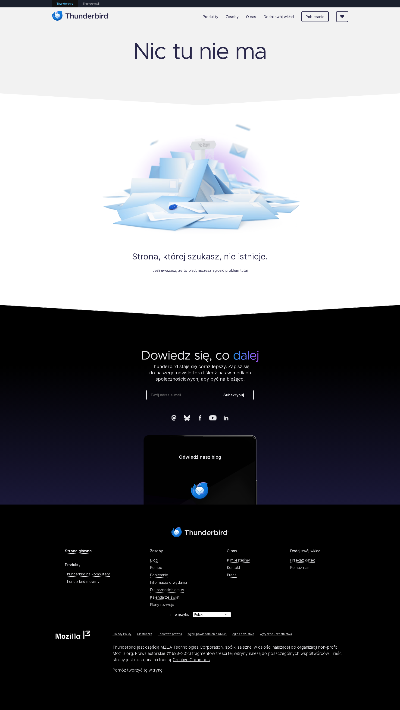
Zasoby (232, 17)
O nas (251, 17)
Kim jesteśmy (238, 560)
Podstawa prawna (170, 634)
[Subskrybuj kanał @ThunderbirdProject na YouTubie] (213, 418)
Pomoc (156, 567)
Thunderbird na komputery (87, 574)
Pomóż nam (300, 567)
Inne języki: (179, 614)
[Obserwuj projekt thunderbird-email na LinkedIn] (226, 418)
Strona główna (78, 551)
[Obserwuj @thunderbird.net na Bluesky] (187, 418)
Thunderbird (64, 3)
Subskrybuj (233, 395)
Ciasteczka (144, 634)
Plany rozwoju (162, 604)
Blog (154, 560)
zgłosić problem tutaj (230, 270)
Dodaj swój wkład (278, 17)
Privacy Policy (121, 634)
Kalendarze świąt (165, 597)
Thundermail (91, 3)
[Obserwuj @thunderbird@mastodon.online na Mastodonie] (174, 418)
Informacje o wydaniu (168, 582)
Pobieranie (315, 16)
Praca (232, 575)
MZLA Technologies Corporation (191, 647)
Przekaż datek (302, 560)
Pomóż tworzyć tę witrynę (137, 670)
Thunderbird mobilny (82, 581)
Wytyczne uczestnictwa (276, 634)
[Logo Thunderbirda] (81, 16)
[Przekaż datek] (342, 16)
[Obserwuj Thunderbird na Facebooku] (200, 418)
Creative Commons (191, 659)
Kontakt (233, 567)
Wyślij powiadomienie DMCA (207, 634)
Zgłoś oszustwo (243, 634)
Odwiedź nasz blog (200, 457)
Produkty (210, 17)
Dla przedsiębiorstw (167, 589)
